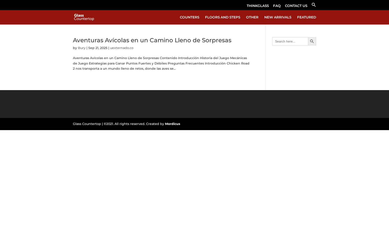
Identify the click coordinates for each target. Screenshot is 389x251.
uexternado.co (121, 48)
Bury (82, 48)
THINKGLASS (258, 6)
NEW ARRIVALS (277, 17)
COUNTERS (189, 17)
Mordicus (172, 124)
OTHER (252, 17)
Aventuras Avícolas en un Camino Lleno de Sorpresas (152, 40)
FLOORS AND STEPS (222, 17)
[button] (314, 6)
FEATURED (306, 17)
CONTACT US (296, 6)
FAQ (277, 6)
